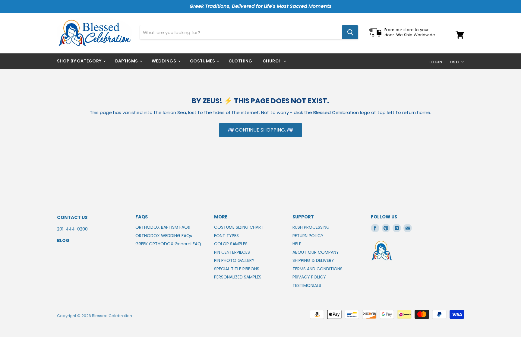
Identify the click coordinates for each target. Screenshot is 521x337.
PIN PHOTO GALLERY (234, 260)
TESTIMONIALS (306, 285)
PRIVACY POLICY (309, 277)
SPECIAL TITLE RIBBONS (236, 269)
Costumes (203, 61)
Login (436, 62)
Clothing (240, 61)
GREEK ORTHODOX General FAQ (168, 244)
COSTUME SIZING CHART (239, 227)
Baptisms (127, 61)
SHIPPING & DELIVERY (313, 260)
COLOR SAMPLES (231, 244)
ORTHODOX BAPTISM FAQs (162, 227)
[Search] (350, 32)
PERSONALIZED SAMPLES (237, 277)
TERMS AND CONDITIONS (317, 269)
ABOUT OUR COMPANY (315, 252)
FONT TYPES (226, 236)
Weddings (164, 61)
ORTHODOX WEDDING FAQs (163, 236)
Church (273, 61)
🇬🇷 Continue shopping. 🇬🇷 (260, 129)
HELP (297, 244)
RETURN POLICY (308, 236)
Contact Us (72, 217)
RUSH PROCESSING (311, 227)
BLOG (63, 240)
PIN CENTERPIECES (232, 252)
